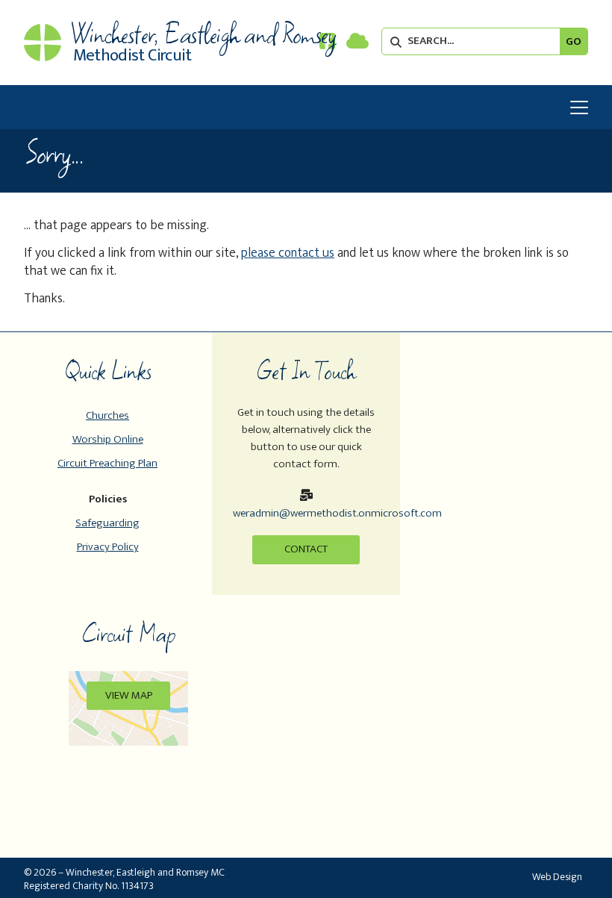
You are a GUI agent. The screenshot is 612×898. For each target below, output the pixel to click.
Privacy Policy (108, 546)
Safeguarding (107, 523)
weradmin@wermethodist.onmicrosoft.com (337, 513)
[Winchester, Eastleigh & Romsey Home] (42, 42)
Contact (306, 549)
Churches (107, 415)
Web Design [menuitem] (557, 876)
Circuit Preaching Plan (107, 463)
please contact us (287, 253)
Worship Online (107, 439)
